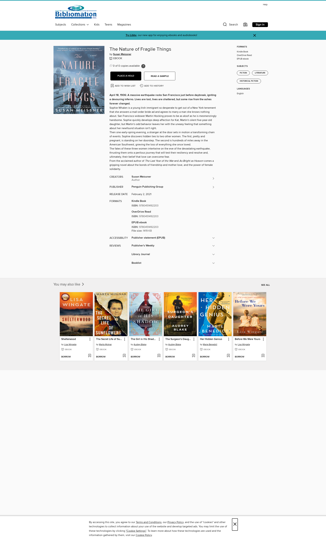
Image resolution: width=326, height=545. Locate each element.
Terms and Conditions (148, 522)
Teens (108, 25)
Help (265, 4)
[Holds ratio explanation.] (143, 66)
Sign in (260, 25)
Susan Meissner (122, 54)
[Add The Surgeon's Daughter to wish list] (193, 356)
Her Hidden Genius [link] (211, 339)
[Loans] (245, 25)
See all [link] (265, 285)
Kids (96, 25)
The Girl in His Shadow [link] (144, 339)
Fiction (243, 73)
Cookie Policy (144, 535)
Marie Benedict (210, 344)
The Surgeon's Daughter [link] (178, 339)
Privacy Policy (175, 522)
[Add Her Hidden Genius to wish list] (228, 356)
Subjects (60, 25)
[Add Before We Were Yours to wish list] (263, 356)
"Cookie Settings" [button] (136, 531)
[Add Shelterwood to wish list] (89, 356)
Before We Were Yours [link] (247, 339)
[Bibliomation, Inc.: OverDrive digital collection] (76, 12)
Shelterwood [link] (68, 339)
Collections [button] (79, 25)
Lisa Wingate (70, 344)
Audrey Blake (140, 344)
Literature (260, 73)
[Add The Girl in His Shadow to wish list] (159, 356)
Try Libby (131, 35)
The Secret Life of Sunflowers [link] (109, 339)
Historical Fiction (249, 81)
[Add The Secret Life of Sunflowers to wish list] (124, 356)
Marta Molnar (105, 344)
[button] (230, 25)
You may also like (67, 284)
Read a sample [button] (160, 76)
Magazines (124, 25)
